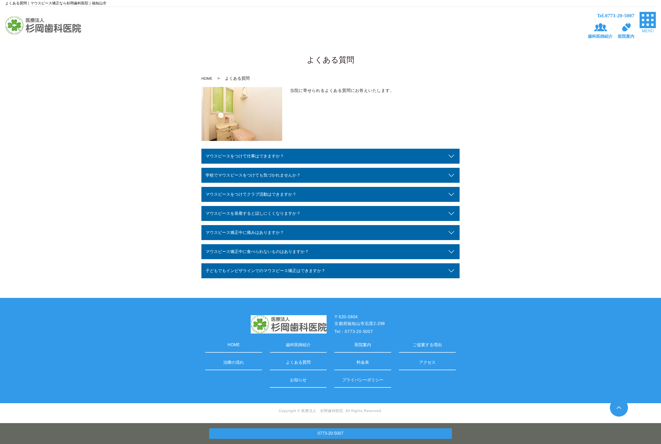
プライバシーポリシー (362, 380)
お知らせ (298, 380)
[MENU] (648, 20)
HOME (206, 78)
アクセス (427, 362)
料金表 (363, 362)
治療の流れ (233, 362)
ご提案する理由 (427, 345)
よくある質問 (298, 362)
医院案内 (363, 345)
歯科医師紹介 (298, 345)
